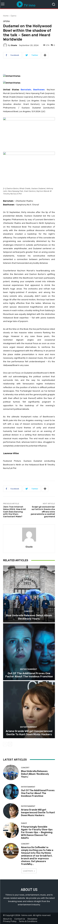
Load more (28, 870)
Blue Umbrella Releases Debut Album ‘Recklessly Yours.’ (29, 617)
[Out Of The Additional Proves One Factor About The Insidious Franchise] (29, 651)
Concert (28, 611)
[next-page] (10, 744)
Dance (24, 823)
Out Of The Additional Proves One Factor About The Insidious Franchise (29, 675)
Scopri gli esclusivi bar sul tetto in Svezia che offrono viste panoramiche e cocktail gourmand (43, 512)
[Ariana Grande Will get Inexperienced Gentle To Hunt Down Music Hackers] (29, 709)
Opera (13, 15)
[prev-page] (5, 744)
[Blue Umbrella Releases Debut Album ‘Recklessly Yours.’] (29, 594)
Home (6, 15)
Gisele (14, 45)
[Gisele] (5, 45)
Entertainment (28, 669)
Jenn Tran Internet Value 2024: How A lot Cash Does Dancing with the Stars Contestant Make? (14, 512)
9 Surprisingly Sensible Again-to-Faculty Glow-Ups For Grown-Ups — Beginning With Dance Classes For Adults (37, 832)
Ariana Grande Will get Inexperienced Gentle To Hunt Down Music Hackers (29, 733)
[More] (45, 55)
